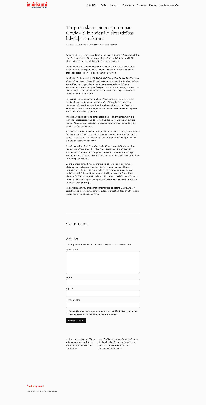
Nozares (114, 5)
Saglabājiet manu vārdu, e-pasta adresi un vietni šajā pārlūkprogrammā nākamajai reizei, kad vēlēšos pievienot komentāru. (103, 313)
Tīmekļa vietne (73, 300)
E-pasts (69, 288)
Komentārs (72, 250)
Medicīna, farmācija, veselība (105, 44)
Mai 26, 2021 (71, 44)
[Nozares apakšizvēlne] (119, 5)
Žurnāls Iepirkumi (35, 386)
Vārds (69, 277)
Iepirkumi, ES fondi (85, 44)
